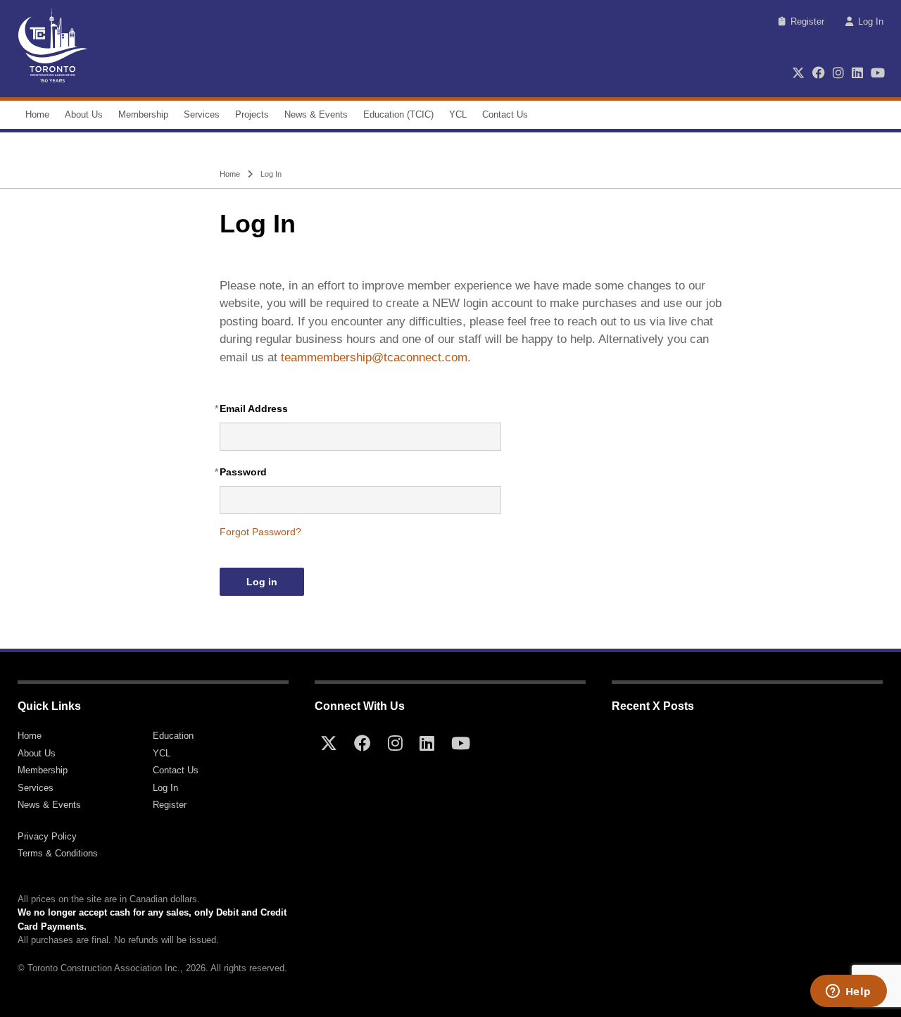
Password (243, 472)
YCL (458, 114)
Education (173, 735)
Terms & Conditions (58, 853)
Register (807, 21)
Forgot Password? (260, 531)
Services (202, 114)
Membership (143, 114)
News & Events (316, 114)
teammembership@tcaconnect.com (374, 357)
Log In (870, 21)
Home (37, 114)
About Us (84, 114)
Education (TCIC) (398, 114)
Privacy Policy (47, 836)
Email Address (254, 408)
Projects (252, 114)
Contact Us (505, 114)
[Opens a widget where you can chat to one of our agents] (848, 992)
